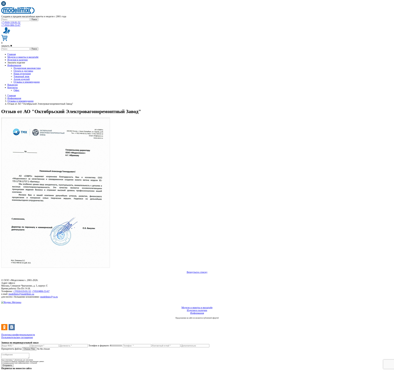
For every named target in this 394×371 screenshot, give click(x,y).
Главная (11, 54)
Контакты (12, 87)
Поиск (34, 19)
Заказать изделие (16, 62)
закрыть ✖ (6, 45)
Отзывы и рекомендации (27, 82)
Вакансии (12, 84)
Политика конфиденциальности (18, 334)
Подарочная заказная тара (27, 68)
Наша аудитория (22, 73)
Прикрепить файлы (11, 348)
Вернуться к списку (197, 272)
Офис (16, 90)
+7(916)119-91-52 (22, 291)
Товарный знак (21, 76)
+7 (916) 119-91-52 (10, 22)
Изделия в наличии (17, 59)
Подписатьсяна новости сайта (197, 321)
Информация (14, 65)
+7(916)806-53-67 (41, 291)
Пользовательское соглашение (17, 337)
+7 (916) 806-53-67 (10, 25)
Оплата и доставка (23, 71)
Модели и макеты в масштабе (22, 57)
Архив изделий (22, 79)
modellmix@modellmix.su (21, 294)
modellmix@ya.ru (49, 296)
